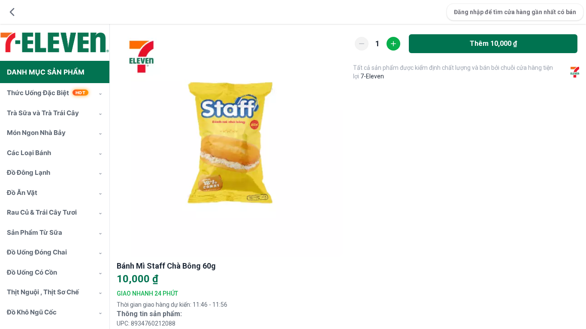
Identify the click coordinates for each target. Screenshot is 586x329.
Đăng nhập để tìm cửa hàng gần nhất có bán (515, 12)
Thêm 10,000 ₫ (493, 43)
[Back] (12, 12)
